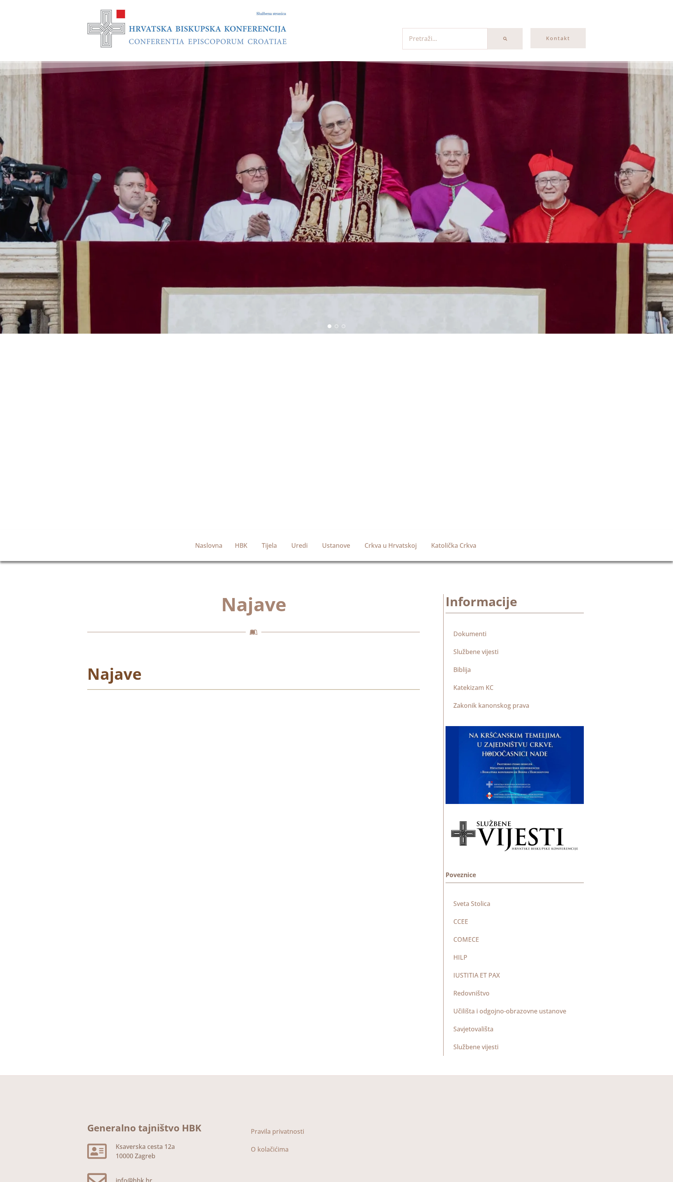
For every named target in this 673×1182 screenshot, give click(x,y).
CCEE (460, 921)
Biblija (462, 669)
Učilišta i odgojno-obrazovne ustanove (509, 1011)
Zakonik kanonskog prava (491, 705)
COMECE (466, 939)
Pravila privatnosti (277, 1131)
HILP (460, 957)
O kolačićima (270, 1149)
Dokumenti (469, 634)
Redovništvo (471, 993)
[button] (329, 326)
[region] (336, 197)
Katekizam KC (473, 687)
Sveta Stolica (471, 903)
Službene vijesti (476, 651)
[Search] (505, 38)
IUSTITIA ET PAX (476, 975)
